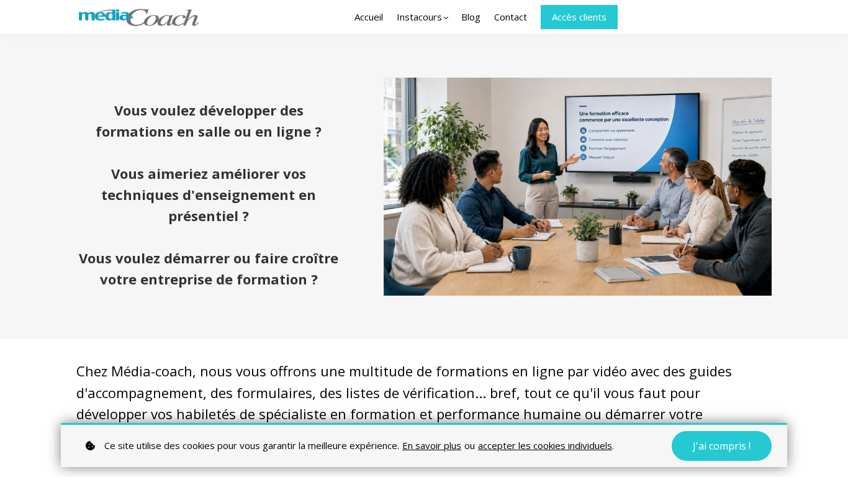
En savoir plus (431, 445)
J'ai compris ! (722, 446)
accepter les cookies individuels (545, 445)
